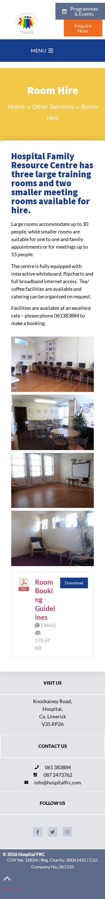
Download (74, 582)
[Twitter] (52, 832)
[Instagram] (67, 832)
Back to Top (13, 889)
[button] (38, 50)
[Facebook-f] (38, 832)
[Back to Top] (7, 878)
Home (16, 106)
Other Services (53, 106)
